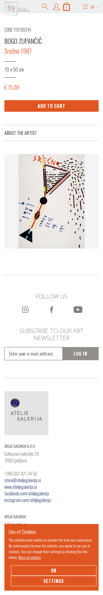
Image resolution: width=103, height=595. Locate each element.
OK (54, 570)
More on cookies (29, 557)
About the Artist (20, 133)
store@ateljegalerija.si (22, 480)
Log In (80, 353)
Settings (53, 581)
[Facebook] (51, 309)
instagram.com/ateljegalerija (27, 500)
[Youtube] (78, 309)
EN (92, 7)
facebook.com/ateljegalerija (26, 493)
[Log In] (56, 6)
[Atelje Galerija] (17, 8)
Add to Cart (51, 106)
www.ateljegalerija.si (20, 487)
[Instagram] (25, 309)
